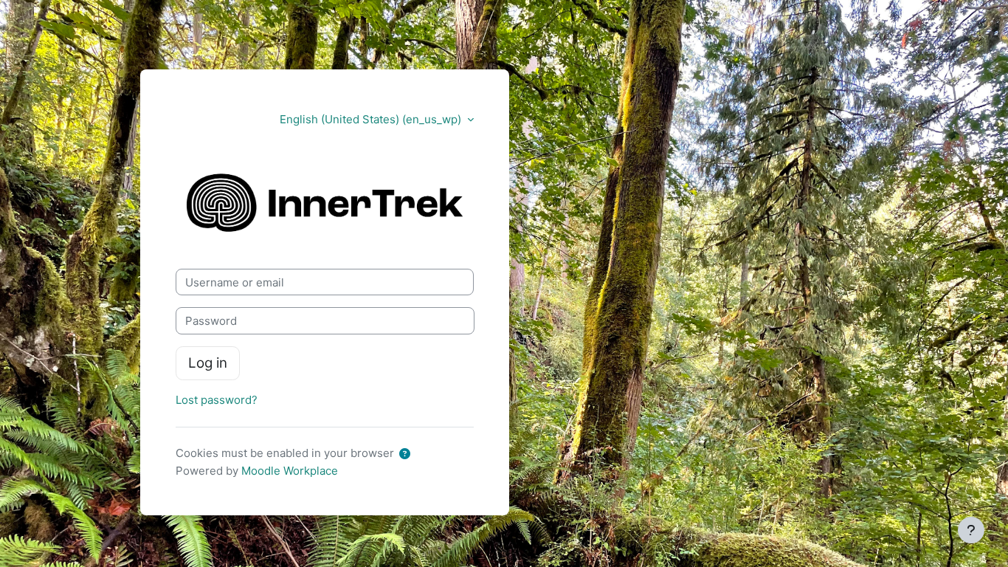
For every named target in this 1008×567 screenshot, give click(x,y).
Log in (207, 362)
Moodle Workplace (289, 471)
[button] (407, 454)
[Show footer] (971, 530)
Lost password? (217, 400)
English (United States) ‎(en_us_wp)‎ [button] (372, 119)
